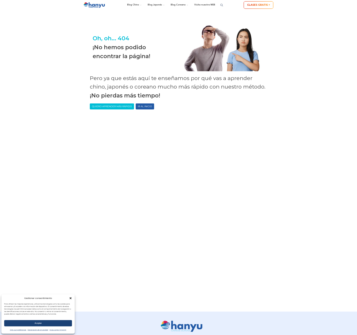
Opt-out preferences (18, 330)
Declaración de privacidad (38, 330)
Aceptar (38, 323)
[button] (70, 298)
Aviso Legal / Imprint (58, 330)
